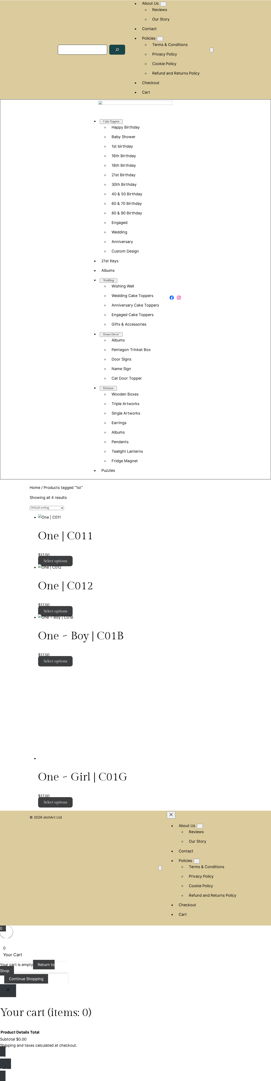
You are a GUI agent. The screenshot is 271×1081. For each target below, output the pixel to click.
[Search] (117, 50)
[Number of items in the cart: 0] (211, 50)
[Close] (8, 990)
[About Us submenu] (163, 4)
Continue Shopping (26, 979)
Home (35, 487)
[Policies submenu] (160, 38)
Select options (55, 561)
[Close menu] (171, 815)
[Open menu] (160, 868)
